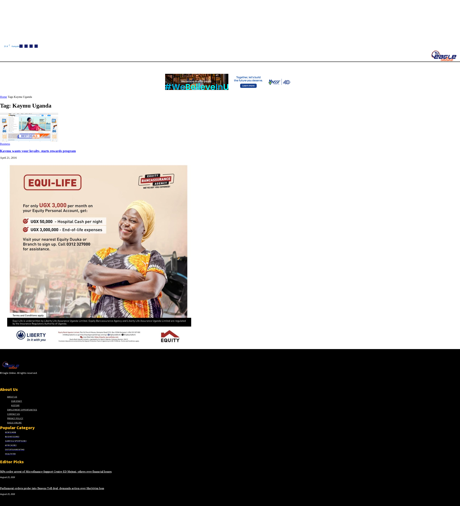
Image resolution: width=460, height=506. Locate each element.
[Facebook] (21, 46)
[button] (171, 66)
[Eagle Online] (444, 55)
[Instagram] (26, 46)
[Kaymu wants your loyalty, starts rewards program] (29, 140)
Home (3, 96)
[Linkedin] (31, 46)
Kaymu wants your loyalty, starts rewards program (38, 151)
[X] (36, 46)
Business (5, 143)
